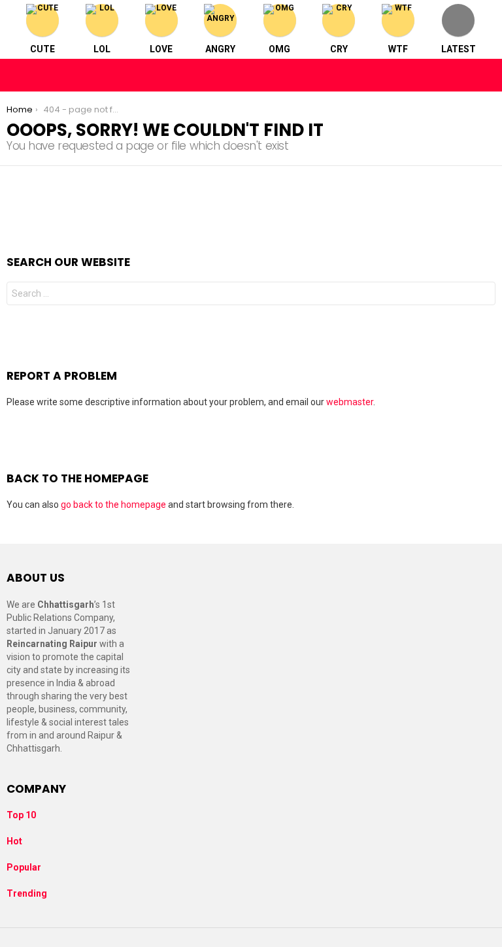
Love (161, 49)
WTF (398, 49)
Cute (42, 49)
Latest (458, 49)
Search (482, 295)
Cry (339, 49)
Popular (24, 867)
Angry (220, 49)
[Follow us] (457, 75)
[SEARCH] (485, 75)
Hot (14, 841)
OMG (279, 49)
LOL (101, 49)
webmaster (349, 402)
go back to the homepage (113, 504)
